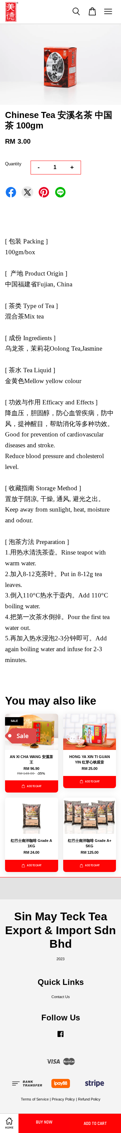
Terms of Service (35, 1099)
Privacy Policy (63, 1099)
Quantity (13, 163)
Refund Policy (89, 1099)
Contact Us (60, 997)
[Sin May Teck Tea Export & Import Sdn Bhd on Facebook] (60, 1037)
